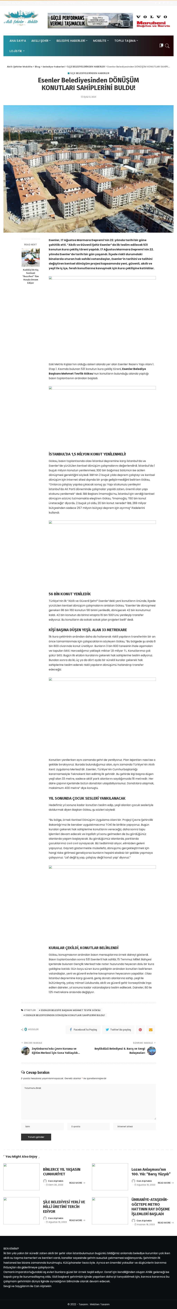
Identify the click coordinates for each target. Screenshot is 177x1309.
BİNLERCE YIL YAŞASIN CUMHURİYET (61, 1172)
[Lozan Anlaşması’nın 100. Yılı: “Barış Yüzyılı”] (110, 1176)
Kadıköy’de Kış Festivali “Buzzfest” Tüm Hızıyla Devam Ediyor (30, 276)
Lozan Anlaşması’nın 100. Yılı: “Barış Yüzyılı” (151, 1172)
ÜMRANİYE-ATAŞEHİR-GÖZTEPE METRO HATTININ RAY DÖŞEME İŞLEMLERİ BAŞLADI (151, 1206)
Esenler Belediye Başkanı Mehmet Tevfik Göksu (71, 1010)
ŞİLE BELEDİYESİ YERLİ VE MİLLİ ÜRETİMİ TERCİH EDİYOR (64, 1207)
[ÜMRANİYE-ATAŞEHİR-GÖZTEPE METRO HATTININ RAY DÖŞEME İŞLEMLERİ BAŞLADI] (110, 1210)
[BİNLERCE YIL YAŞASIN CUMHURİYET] (21, 1176)
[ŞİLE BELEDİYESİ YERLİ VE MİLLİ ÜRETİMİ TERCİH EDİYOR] (21, 1210)
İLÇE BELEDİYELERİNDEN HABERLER (89, 73)
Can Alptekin (55, 1181)
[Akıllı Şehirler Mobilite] (21, 18)
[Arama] (167, 46)
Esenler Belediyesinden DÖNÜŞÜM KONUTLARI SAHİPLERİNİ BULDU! (65, 1015)
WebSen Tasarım (100, 1304)
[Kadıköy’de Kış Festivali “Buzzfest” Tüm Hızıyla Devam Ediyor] (31, 257)
